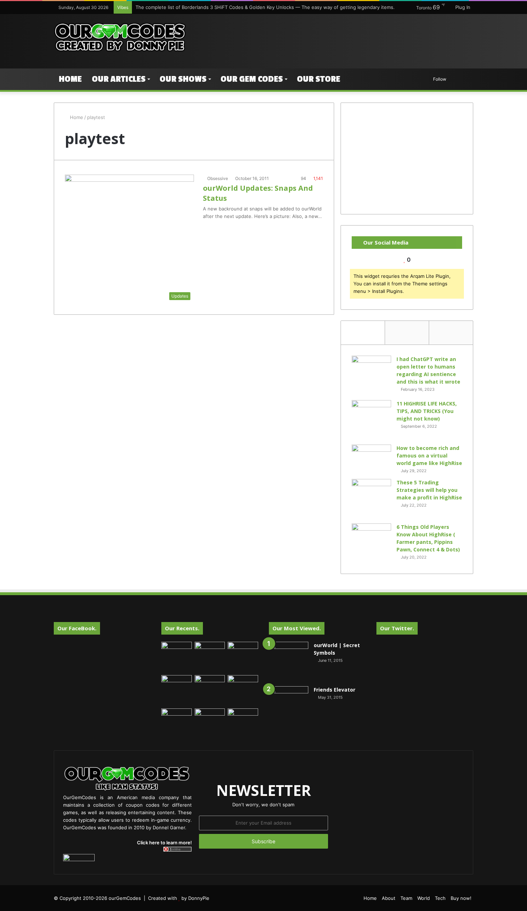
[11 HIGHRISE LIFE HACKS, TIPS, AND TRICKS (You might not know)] (371, 420)
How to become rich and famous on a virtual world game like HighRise (429, 455)
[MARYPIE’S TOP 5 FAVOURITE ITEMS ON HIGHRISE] (243, 723)
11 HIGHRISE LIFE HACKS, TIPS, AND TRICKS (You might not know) (427, 411)
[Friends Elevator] (288, 706)
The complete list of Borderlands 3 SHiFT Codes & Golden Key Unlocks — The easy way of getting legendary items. (265, 7)
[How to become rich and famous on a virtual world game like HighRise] (371, 458)
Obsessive (217, 178)
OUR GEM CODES (251, 79)
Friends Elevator (334, 689)
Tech (440, 898)
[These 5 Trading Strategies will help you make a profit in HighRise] (371, 498)
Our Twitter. (397, 628)
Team (406, 898)
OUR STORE (318, 79)
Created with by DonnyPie (178, 898)
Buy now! (461, 898)
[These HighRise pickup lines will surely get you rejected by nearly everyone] (176, 717)
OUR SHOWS (183, 79)
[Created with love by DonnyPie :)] (120, 37)
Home (70, 79)
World (423, 898)
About (388, 898)
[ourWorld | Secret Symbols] (288, 661)
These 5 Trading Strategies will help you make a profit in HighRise (429, 490)
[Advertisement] (335, 37)
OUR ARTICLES (119, 79)
